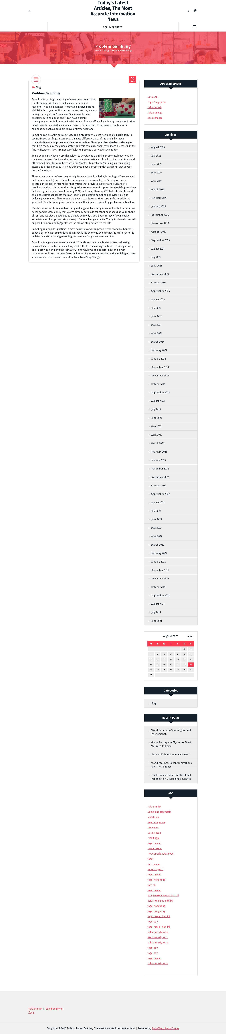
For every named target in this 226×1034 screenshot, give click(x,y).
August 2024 (158, 299)
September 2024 (160, 291)
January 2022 (158, 561)
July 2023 (156, 409)
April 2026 (156, 181)
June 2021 (156, 620)
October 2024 (158, 282)
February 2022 (159, 553)
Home (98, 50)
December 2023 (160, 367)
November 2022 (160, 477)
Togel (31, 1012)
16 (191, 659)
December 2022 (160, 468)
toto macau (153, 864)
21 (177, 664)
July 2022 (156, 510)
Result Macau (155, 117)
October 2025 (158, 231)
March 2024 (157, 341)
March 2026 (157, 189)
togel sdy (152, 947)
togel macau (154, 958)
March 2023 (157, 443)
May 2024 (156, 324)
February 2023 (159, 451)
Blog (106, 50)
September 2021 (160, 595)
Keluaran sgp (154, 112)
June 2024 (156, 316)
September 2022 (160, 494)
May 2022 (156, 527)
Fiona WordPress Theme (165, 1028)
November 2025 (160, 223)
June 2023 (156, 417)
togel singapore (156, 822)
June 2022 (156, 519)
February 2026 (159, 198)
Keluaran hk (154, 806)
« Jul (190, 636)
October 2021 (158, 587)
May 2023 (156, 426)
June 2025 (156, 265)
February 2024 (159, 350)
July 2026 (156, 155)
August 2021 (158, 604)
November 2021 (160, 578)
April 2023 (156, 434)
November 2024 (160, 274)
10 (151, 659)
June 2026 (156, 164)
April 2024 (156, 333)
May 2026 (156, 172)
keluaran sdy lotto (157, 963)
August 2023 (158, 401)
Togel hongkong (53, 1008)
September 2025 (160, 240)
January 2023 (158, 460)
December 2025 (160, 214)
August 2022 (158, 502)
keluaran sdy (154, 107)
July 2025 (156, 257)
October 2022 (158, 485)
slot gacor (153, 827)
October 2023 (158, 384)
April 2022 (156, 536)
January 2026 (158, 206)
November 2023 (160, 375)
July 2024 (156, 307)
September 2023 (160, 392)
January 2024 (158, 358)
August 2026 (158, 147)
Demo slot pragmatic (159, 811)
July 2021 (156, 612)
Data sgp (152, 96)
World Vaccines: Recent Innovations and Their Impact (171, 765)
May (133, 79)
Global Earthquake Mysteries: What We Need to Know (171, 744)
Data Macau (154, 832)
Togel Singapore (111, 27)
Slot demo (153, 817)
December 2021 (160, 570)
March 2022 (157, 544)
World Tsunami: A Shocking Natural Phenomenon (171, 732)
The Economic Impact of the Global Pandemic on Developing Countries (171, 777)
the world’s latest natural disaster (170, 754)
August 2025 (158, 248)
